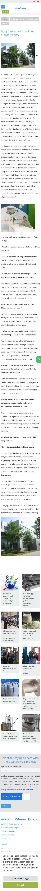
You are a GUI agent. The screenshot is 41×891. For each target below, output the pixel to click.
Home (5, 19)
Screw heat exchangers (10, 827)
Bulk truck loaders (8, 831)
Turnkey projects (7, 835)
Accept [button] (20, 885)
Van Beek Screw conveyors (11, 824)
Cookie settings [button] (20, 878)
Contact (5, 12)
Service (4, 844)
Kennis (3, 848)
